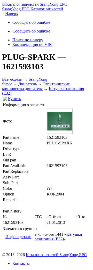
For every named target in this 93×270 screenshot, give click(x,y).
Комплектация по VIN (32, 44)
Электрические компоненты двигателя (36, 86)
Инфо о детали (18, 236)
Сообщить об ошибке (31, 22)
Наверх (11, 13)
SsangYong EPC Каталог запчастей (32, 9)
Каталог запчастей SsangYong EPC (56, 254)
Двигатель (27, 84)
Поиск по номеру (27, 40)
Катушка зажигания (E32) (58, 236)
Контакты (21, 263)
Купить (14, 98)
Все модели (12, 79)
